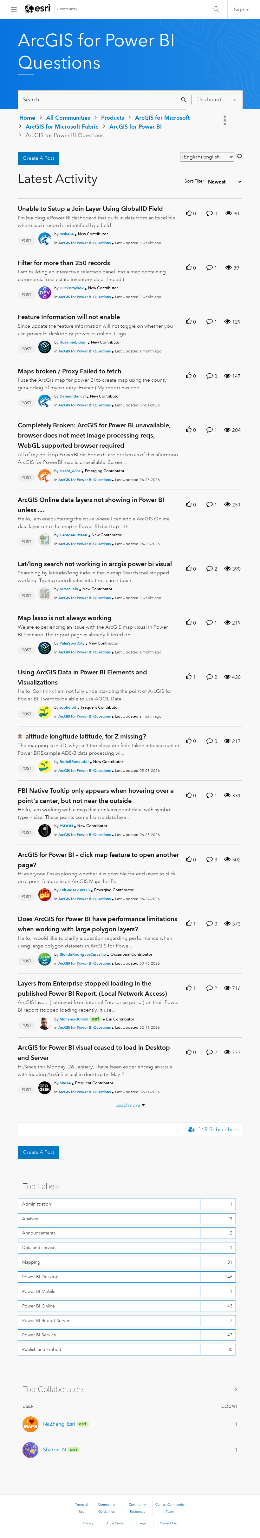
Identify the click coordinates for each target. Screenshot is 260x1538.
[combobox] (105, 99)
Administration (36, 1204)
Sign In (242, 9)
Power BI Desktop (40, 1277)
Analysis (30, 1218)
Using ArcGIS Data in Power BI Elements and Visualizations (82, 677)
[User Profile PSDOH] (44, 829)
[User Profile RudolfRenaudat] (44, 765)
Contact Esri (168, 1523)
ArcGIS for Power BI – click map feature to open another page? (98, 860)
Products (112, 117)
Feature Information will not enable (69, 317)
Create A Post (38, 158)
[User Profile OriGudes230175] (44, 894)
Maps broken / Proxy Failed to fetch (69, 371)
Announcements (38, 1233)
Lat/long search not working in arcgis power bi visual (95, 564)
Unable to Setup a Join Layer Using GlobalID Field (90, 208)
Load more (127, 1105)
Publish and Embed (41, 1349)
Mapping (31, 1262)
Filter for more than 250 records (64, 263)
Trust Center (116, 1523)
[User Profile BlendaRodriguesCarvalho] (44, 958)
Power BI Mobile (38, 1291)
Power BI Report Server (45, 1320)
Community (67, 9)
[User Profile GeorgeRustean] (44, 538)
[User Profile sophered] (44, 711)
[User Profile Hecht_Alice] (44, 474)
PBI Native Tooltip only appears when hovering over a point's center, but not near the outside (96, 796)
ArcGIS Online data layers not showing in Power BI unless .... (91, 505)
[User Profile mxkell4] (44, 237)
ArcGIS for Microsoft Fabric (62, 126)
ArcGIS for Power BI (135, 126)
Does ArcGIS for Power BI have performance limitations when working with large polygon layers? (97, 924)
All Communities (68, 117)
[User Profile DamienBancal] (44, 400)
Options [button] (225, 120)
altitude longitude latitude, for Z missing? (85, 736)
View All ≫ (130, 1389)
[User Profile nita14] (44, 1086)
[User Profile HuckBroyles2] (44, 292)
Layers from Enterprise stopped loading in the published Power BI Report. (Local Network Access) (92, 988)
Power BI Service (39, 1335)
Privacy (88, 1523)
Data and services (39, 1247)
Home (27, 117)
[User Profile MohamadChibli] (44, 1022)
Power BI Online (38, 1306)
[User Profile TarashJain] (44, 593)
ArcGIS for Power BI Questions (84, 242)
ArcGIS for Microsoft (162, 117)
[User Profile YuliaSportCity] (44, 647)
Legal (142, 1523)
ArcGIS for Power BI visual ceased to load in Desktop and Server (94, 1052)
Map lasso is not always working (65, 618)
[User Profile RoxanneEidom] (44, 346)
